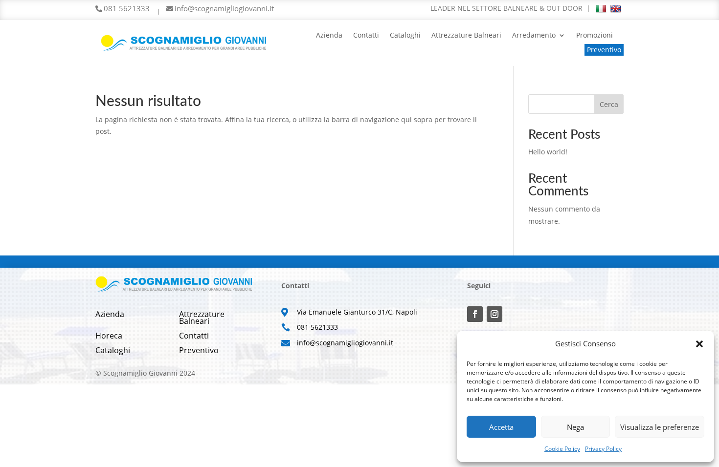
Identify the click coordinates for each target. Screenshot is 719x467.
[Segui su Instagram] (494, 314)
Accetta (501, 427)
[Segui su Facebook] (475, 314)
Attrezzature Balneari (466, 36)
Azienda (329, 36)
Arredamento (534, 36)
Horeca (108, 336)
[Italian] (601, 9)
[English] (615, 9)
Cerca (609, 104)
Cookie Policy (562, 449)
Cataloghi (405, 36)
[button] (699, 344)
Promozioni (594, 36)
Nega (575, 427)
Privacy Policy (603, 449)
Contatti (366, 36)
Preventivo (604, 49)
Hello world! (547, 151)
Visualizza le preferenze (659, 427)
